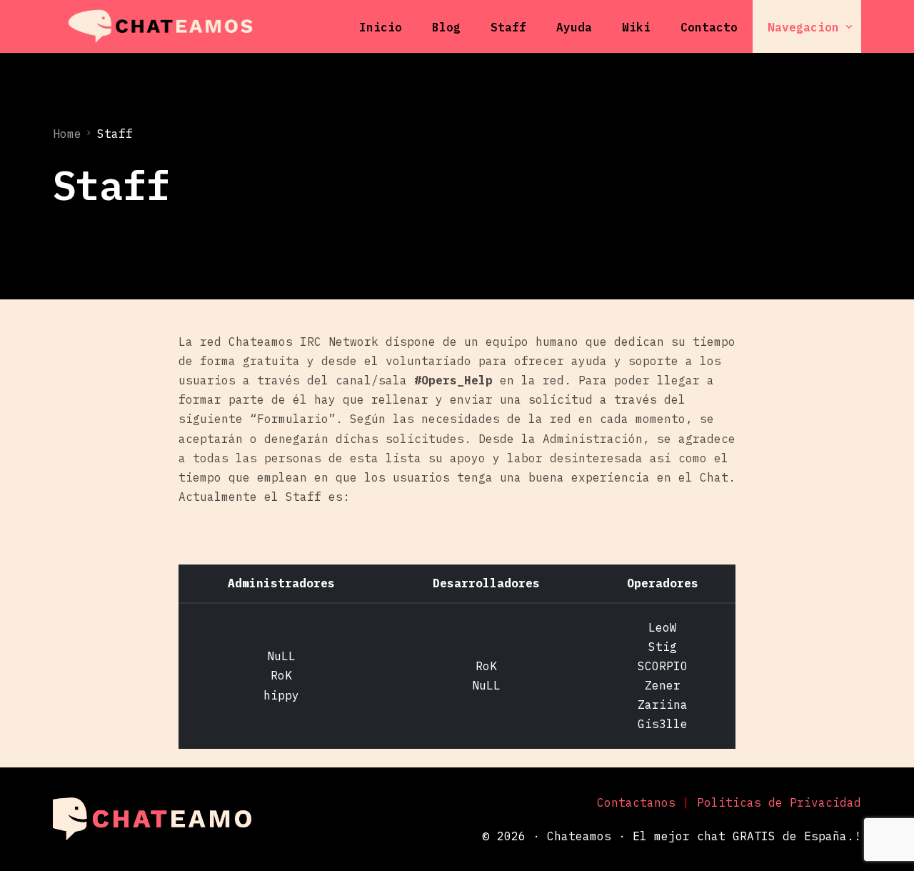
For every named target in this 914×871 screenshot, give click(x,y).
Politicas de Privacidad (779, 802)
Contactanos (636, 802)
